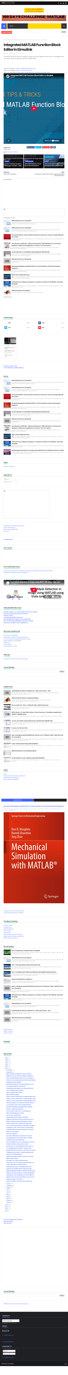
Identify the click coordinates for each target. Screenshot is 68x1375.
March (8, 1198)
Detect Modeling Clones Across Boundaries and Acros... (21, 1142)
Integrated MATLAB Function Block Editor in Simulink (19, 1129)
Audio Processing (8, 1029)
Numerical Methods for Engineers (22, 979)
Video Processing (8, 1033)
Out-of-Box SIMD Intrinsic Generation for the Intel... (19, 1135)
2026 (6, 1058)
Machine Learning (8, 925)
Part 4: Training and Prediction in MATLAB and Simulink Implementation (34, 972)
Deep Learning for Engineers (10, 938)
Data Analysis (7, 932)
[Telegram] (56, 3)
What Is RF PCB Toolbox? (12, 1131)
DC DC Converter (8, 644)
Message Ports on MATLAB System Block (17, 1160)
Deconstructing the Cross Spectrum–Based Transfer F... (20, 1102)
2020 (6, 1205)
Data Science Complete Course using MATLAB (16, 622)
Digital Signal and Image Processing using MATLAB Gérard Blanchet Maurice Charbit (38, 450)
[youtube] (63, 3)
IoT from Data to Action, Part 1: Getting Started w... (19, 1111)
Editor (9, 40)
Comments (8, 482)
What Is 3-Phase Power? (9, 527)
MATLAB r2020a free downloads (21, 259)
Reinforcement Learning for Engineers (13, 934)
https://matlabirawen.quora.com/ (26, 68)
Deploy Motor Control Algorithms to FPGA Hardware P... (20, 1175)
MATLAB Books (8, 1223)
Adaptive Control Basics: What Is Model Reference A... (20, 1119)
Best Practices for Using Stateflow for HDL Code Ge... (20, 1146)
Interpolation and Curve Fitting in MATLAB (14, 911)
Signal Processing (8, 1031)
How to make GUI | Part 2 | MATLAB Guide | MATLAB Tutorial (30, 705)
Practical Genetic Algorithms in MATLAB (13, 912)
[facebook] (59, 3)
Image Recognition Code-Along (14, 1179)
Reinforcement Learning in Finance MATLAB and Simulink (21, 1080)
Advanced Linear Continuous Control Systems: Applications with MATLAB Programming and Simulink (28, 570)
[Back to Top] (66, 1364)
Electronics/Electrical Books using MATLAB (14, 775)
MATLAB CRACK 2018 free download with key (25, 698)
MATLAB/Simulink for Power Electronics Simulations (33, 165)
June (8, 1192)
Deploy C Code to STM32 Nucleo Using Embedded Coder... (21, 1096)
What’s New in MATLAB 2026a (20, 275)
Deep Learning (7, 930)
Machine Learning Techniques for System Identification (20, 1173)
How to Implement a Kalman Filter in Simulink (26, 950)
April (8, 1196)
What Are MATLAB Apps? (12, 1094)
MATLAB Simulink (16, 40)
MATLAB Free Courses (9, 466)
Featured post (17, 800)
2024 (6, 1062)
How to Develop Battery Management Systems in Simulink (18, 621)
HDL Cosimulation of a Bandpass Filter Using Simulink (54, 165)
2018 (6, 1209)
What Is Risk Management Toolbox (15, 1113)
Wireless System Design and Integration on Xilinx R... (19, 1121)
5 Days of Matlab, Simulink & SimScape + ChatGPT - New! (13, 165)
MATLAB (16, 152)
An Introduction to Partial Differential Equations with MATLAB (30, 252)
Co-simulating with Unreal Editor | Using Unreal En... (19, 1148)
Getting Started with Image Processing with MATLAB (19, 1088)
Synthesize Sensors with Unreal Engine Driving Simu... (20, 1076)
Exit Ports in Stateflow (11, 1133)
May (8, 1194)
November (9, 1072)
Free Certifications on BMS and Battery (13, 367)
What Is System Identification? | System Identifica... (19, 1074)
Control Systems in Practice (10, 646)
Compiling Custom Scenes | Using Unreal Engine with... (20, 1152)
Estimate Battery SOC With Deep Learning (14, 525)
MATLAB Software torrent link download (24, 751)
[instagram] (66, 3)
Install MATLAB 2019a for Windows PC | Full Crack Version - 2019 (31, 691)
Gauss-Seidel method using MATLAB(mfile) (25, 743)
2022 (6, 1066)
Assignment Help (8, 539)
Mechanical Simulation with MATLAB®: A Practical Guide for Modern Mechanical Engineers (34, 806)
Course (7, 161)
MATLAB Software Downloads (21, 290)
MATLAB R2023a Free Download (21, 228)
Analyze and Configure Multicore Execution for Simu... (20, 1156)
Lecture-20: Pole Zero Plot (20, 728)
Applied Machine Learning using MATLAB (14, 936)
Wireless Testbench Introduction (14, 1109)
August (8, 1187)
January (9, 1202)
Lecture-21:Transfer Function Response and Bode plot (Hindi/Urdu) (32, 721)
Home (5, 40)
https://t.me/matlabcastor (24, 70)
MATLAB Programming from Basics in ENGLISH (16, 613)
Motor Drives (7, 642)
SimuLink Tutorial (8, 615)
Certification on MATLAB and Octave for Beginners (16, 572)
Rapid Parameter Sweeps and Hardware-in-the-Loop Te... (21, 1177)
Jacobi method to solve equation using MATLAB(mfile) (28, 758)
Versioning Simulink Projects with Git (15, 1086)
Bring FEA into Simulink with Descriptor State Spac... (19, 1168)
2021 (6, 1068)
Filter (46, 161)
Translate (14, 1323)
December (9, 1070)
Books (5, 774)
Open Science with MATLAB (13, 1115)
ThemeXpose (10, 1363)
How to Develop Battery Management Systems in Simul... (17, 639)
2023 (6, 1064)
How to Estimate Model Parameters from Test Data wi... (20, 1078)
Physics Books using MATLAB (11, 779)
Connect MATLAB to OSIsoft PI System (16, 1164)
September (10, 1185)
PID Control (6, 531)
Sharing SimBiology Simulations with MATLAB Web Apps (20, 1170)
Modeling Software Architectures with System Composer (21, 1150)
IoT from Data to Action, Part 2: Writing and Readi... (19, 1104)
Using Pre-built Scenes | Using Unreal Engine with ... (19, 1123)
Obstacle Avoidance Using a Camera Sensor (17, 1144)
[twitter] (61, 3)
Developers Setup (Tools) (10, 366)
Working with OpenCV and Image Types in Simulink (19, 1137)
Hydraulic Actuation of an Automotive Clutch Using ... (19, 1181)
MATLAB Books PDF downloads (11, 777)
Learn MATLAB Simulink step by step (13, 617)
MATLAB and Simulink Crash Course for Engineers (16, 1303)
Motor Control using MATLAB (11, 529)
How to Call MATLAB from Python (14, 1090)
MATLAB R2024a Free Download (21, 220)
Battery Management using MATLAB (12, 640)
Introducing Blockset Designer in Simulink (17, 1117)
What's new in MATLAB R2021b (14, 1154)
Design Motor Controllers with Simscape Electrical (16, 637)
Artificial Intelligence (9, 929)
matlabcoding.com (8, 1335)
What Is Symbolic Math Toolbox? (14, 1092)
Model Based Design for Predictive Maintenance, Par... (20, 1084)
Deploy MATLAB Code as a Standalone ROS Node (18, 1166)
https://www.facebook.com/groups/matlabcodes (35, 72)
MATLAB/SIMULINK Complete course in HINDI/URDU (17, 619)
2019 (6, 1207)
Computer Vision (8, 927)
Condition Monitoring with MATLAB (15, 1139)
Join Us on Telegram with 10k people (13, 1219)
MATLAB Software (8, 1221)
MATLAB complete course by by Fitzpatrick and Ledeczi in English (20, 612)
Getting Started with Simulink (13, 1082)
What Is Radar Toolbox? (12, 1158)
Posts (7, 479)
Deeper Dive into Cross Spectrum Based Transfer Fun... (20, 1162)
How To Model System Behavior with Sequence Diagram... (21, 1125)
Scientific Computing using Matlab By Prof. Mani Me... (19, 1106)
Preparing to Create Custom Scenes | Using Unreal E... (20, 1127)
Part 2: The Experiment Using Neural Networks (26, 965)
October (9, 1183)
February (9, 1200)
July (8, 1190)
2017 (6, 1211)
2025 (6, 1060)
